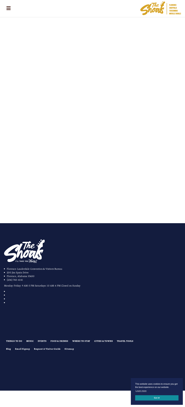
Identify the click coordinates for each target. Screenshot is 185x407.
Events (42, 341)
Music (30, 341)
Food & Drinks (59, 341)
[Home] (160, 8)
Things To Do (14, 341)
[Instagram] (8, 291)
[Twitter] (8, 299)
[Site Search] (19, 8)
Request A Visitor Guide (47, 349)
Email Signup (22, 349)
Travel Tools (125, 341)
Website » (5, 169)
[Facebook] (8, 295)
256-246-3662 (16, 140)
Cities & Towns (103, 341)
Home (92, 19)
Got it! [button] (157, 398)
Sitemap (69, 349)
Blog (8, 349)
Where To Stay (81, 341)
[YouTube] (8, 303)
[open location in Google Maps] (21, 221)
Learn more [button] (141, 391)
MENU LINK (7, 210)
